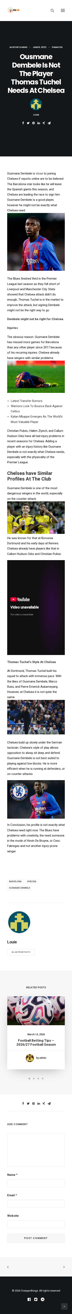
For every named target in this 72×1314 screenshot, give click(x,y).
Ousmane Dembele (19, 888)
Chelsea (31, 881)
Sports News (19, 47)
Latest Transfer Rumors (26, 401)
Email (12, 1195)
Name (12, 1175)
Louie (36, 114)
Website (13, 1216)
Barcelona (15, 881)
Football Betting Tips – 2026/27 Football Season (36, 1042)
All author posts (21, 952)
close (39, 173)
